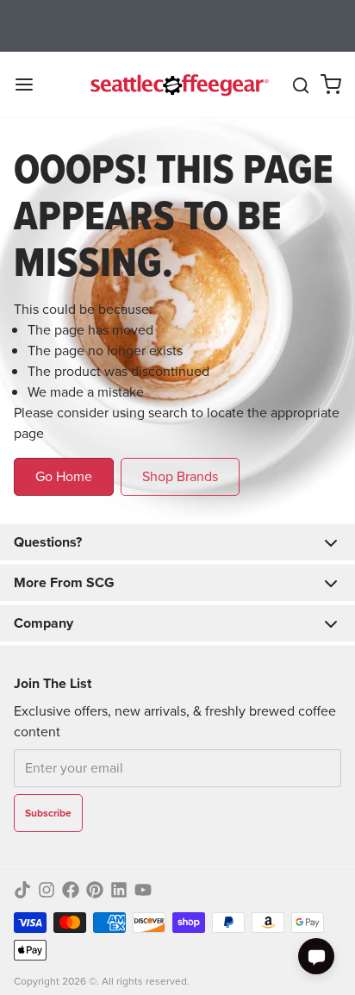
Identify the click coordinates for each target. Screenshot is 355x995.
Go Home (63, 476)
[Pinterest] (94, 889)
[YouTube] (143, 889)
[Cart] (331, 84)
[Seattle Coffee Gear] (177, 84)
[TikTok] (22, 889)
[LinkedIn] (119, 889)
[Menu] (31, 84)
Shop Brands (180, 476)
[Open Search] (300, 85)
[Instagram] (46, 889)
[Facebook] (70, 889)
